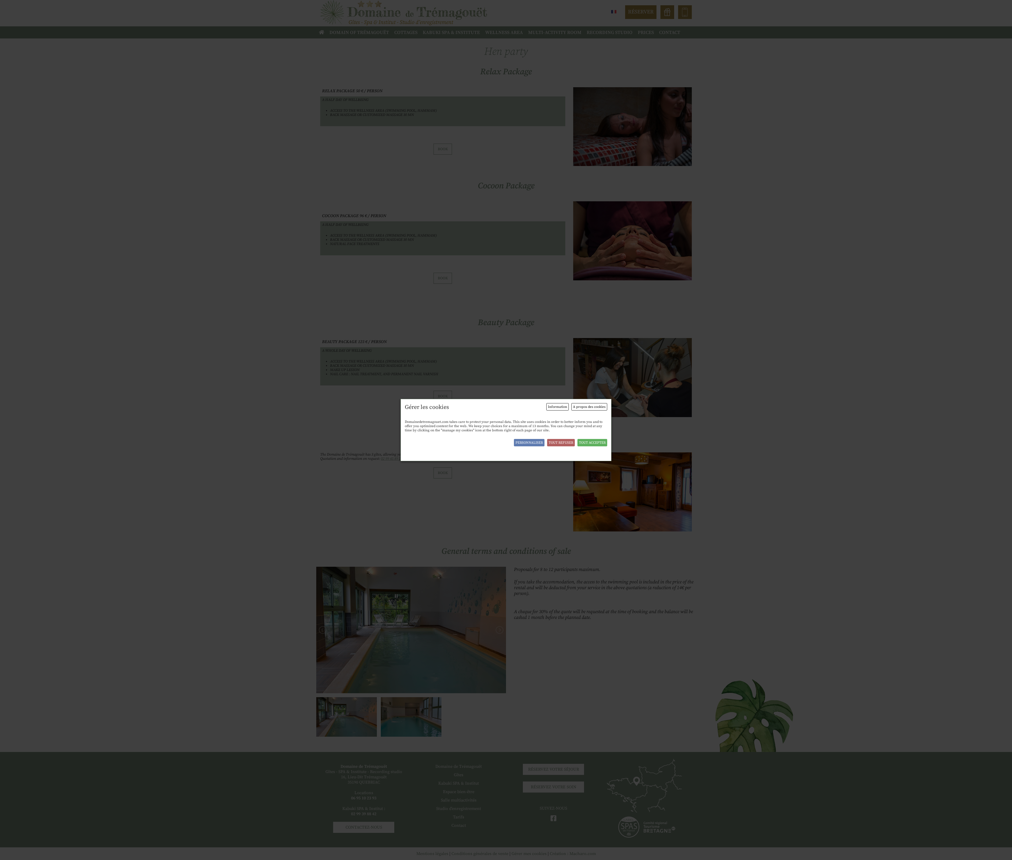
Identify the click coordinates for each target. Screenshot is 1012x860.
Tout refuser (561, 443)
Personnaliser (529, 443)
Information (557, 407)
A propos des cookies (589, 407)
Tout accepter (592, 443)
